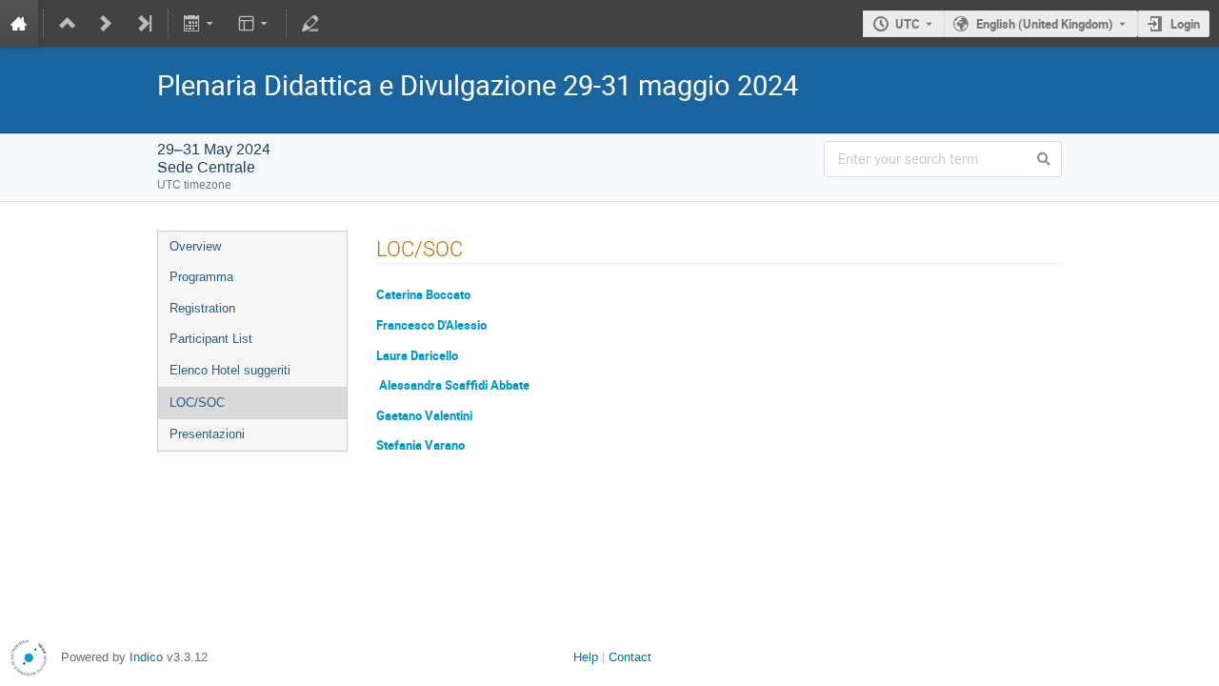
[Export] (200, 24)
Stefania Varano (420, 445)
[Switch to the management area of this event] (310, 24)
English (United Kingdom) (1044, 23)
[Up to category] (68, 24)
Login (1185, 23)
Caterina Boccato (423, 294)
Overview (195, 246)
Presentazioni (207, 434)
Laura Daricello (417, 355)
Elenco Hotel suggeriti (230, 370)
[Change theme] (254, 24)
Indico (146, 657)
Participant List (211, 339)
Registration (202, 308)
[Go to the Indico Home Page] (19, 24)
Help (585, 657)
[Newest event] (144, 24)
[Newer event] (106, 24)
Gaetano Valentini (437, 415)
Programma (201, 277)
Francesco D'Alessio (431, 324)
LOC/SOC (197, 402)
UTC (907, 23)
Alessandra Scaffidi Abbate (454, 384)
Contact (630, 657)
